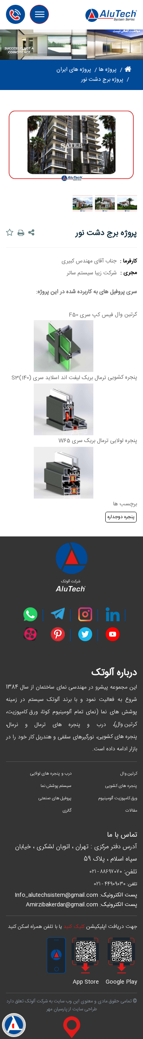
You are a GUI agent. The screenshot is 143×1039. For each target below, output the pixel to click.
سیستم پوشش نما (56, 786)
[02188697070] (18, 12)
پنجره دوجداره (121, 517)
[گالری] (14, 1025)
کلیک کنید (74, 926)
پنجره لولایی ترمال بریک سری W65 (97, 441)
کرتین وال (126, 314)
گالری (67, 810)
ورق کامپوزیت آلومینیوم (117, 798)
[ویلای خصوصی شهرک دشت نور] (127, 203)
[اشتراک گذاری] (32, 233)
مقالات (131, 810)
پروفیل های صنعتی (55, 798)
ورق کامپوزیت (22, 712)
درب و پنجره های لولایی (51, 773)
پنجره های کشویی (117, 737)
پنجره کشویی (122, 377)
